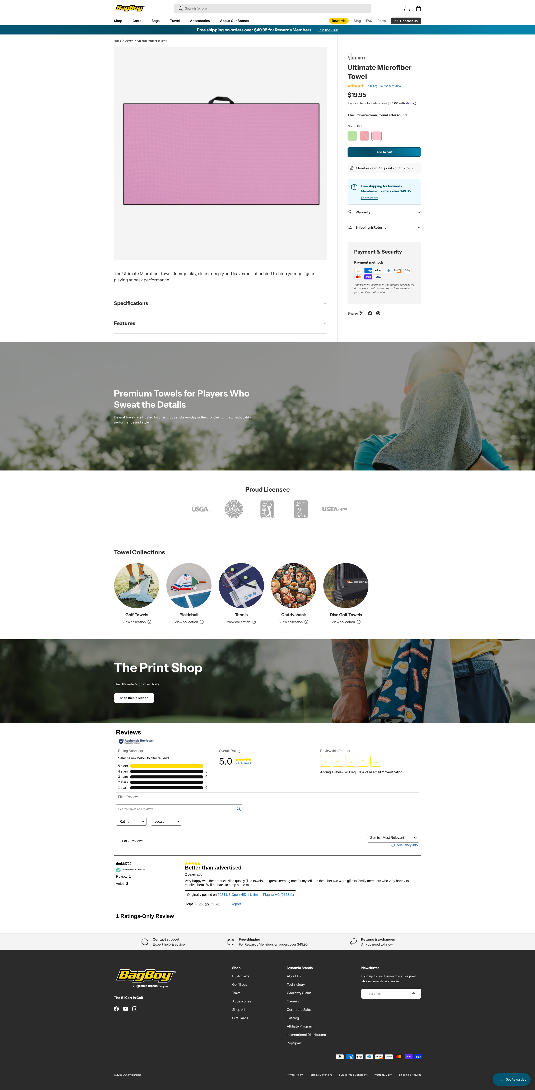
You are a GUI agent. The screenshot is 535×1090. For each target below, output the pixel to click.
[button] (418, 8)
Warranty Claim (299, 993)
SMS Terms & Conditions (353, 1074)
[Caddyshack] (293, 585)
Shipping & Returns (410, 1074)
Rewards (339, 21)
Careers (293, 1001)
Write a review (390, 86)
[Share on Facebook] (370, 313)
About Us (294, 976)
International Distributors (306, 1035)
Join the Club (328, 30)
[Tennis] (241, 585)
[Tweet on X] (361, 313)
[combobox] (272, 8)
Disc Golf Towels (346, 614)
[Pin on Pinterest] (378, 313)
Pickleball (189, 614)
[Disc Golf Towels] (345, 585)
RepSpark (294, 1043)
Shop (118, 21)
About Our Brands (234, 21)
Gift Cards (240, 1018)
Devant (129, 40)
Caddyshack (293, 614)
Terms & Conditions (320, 1074)
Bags (156, 21)
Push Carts (240, 976)
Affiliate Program (300, 1026)
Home (117, 40)
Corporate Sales (299, 1009)
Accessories (200, 21)
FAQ (369, 21)
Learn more (369, 198)
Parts (381, 21)
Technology (296, 984)
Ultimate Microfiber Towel (152, 40)
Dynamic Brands (132, 1074)
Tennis (241, 614)
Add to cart (384, 152)
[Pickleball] (188, 585)
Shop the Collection (134, 698)
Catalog (293, 1018)
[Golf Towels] (136, 585)
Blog (357, 21)
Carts (136, 21)
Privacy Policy (295, 1074)
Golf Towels (136, 614)
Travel (175, 21)
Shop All (238, 1009)
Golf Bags (239, 984)
